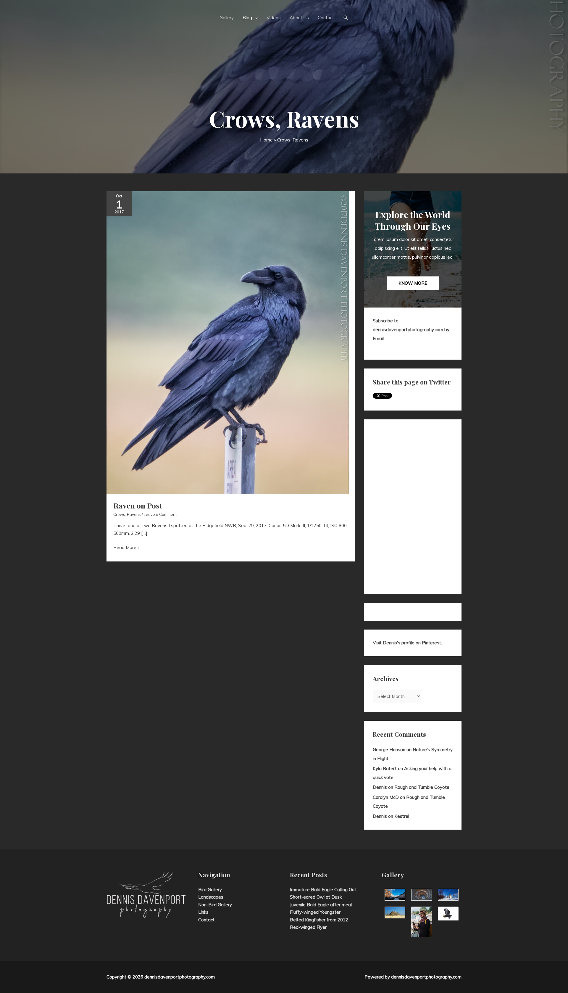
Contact (206, 920)
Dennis (380, 787)
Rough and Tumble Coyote (421, 787)
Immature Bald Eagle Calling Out (323, 889)
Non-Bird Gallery (215, 904)
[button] (346, 18)
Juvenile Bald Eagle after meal (321, 904)
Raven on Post (137, 505)
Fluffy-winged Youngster (315, 912)
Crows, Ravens (127, 514)
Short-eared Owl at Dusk (316, 897)
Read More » (126, 547)
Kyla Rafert (385, 768)
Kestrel (401, 816)
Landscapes (210, 897)
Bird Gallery (210, 889)
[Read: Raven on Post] (227, 342)
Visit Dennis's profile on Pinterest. (407, 643)
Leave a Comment (160, 514)
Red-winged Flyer (308, 927)
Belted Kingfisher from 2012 (319, 920)
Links (203, 912)
